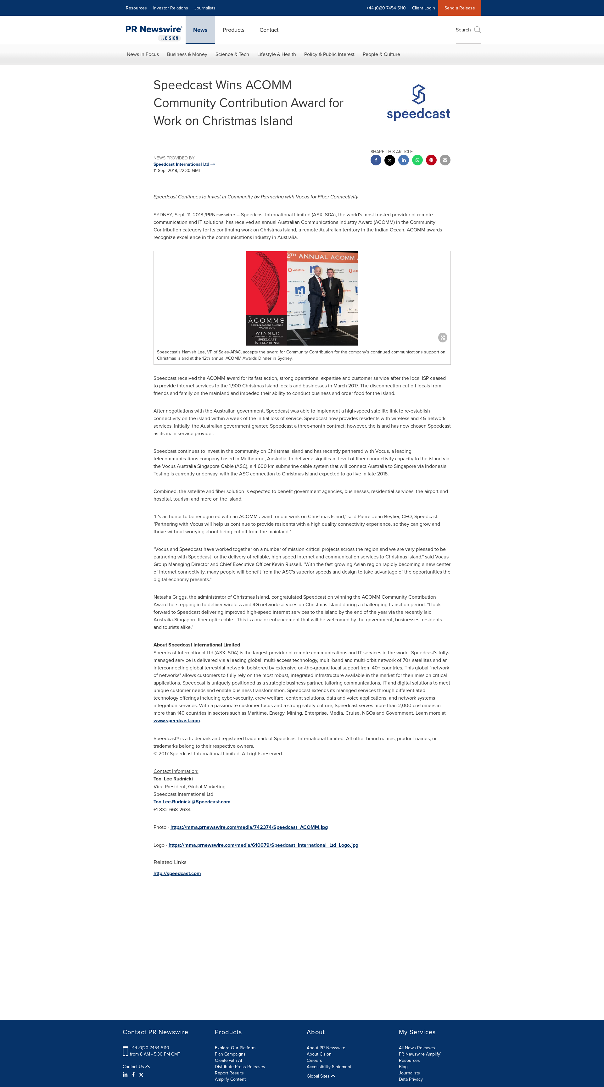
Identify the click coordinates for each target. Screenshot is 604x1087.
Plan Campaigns (230, 1054)
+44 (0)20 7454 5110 (149, 1048)
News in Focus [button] (143, 54)
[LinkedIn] (126, 1074)
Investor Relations (170, 8)
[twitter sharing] (389, 161)
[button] (302, 298)
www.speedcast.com (177, 720)
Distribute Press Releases (240, 1066)
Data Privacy (411, 1079)
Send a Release (460, 8)
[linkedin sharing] (403, 161)
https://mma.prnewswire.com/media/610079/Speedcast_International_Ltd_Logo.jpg (263, 845)
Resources (136, 8)
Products (233, 30)
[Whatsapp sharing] (417, 161)
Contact (269, 30)
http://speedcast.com (177, 873)
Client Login (423, 8)
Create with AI (228, 1060)
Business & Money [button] (187, 54)
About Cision (319, 1054)
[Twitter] (141, 1074)
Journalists (204, 8)
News (200, 30)
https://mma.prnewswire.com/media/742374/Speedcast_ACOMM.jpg (249, 827)
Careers (314, 1060)
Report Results (229, 1073)
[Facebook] (133, 1074)
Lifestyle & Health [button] (276, 54)
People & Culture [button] (381, 54)
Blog (403, 1066)
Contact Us (134, 1066)
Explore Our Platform (235, 1048)
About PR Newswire (326, 1048)
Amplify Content (230, 1079)
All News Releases (417, 1048)
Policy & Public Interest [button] (329, 54)
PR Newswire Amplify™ (420, 1054)
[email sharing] (445, 161)
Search (463, 29)
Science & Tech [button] (232, 54)
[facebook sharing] (376, 161)
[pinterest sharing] (431, 161)
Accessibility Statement (329, 1066)
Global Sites (319, 1076)
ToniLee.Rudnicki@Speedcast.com (192, 801)
